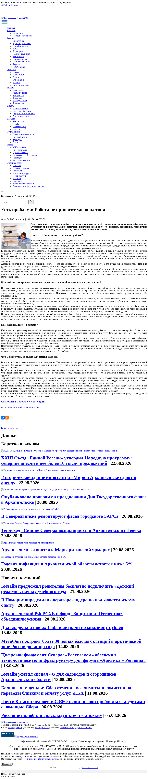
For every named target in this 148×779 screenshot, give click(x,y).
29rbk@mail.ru (42, 727)
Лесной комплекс (21, 54)
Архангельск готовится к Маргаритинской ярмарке (55, 549)
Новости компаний (22, 35)
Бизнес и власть (20, 108)
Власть (10, 106)
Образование (19, 126)
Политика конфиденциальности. (76, 727)
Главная (11, 28)
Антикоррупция (21, 116)
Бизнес (10, 87)
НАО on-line (19, 67)
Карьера (11, 119)
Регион (10, 38)
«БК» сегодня (19, 147)
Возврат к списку (9, 428)
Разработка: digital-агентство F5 (90, 768)
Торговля (17, 98)
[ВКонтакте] (3, 417)
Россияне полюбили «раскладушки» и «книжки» (51, 715)
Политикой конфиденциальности (40, 759)
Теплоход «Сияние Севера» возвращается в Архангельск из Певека (71, 530)
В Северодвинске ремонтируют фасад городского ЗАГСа (60, 516)
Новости (11, 30)
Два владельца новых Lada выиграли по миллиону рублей (62, 627)
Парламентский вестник (25, 155)
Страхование (19, 80)
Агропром (18, 51)
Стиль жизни (13, 132)
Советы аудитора (21, 85)
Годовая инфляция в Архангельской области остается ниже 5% (67, 563)
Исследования (20, 100)
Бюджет (16, 72)
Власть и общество (22, 111)
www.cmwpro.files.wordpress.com (23, 407)
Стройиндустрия (21, 46)
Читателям (18, 170)
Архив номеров (20, 152)
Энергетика (18, 41)
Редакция (17, 157)
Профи (16, 124)
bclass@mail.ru (15, 727)
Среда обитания (20, 137)
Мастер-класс (19, 121)
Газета (10, 144)
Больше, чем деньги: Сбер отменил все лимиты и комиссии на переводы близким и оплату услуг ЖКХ (66, 690)
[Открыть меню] (4, 22)
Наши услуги (19, 176)
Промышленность (21, 61)
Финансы (11, 69)
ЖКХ (15, 48)
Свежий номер (20, 150)
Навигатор (18, 33)
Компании (18, 90)
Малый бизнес (20, 93)
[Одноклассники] (7, 417)
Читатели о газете (21, 160)
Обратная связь (14, 163)
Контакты (17, 181)
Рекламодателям (21, 168)
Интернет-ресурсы (22, 173)
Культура (17, 139)
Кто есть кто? (19, 129)
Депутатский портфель (24, 113)
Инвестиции (19, 74)
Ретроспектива (20, 59)
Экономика (18, 56)
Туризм (16, 64)
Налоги (16, 82)
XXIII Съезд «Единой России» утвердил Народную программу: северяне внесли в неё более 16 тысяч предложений (66, 460)
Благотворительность (23, 134)
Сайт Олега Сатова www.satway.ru (23, 401)
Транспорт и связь (22, 43)
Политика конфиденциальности (28, 186)
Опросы (17, 165)
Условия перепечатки (23, 183)
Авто (15, 142)
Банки (16, 77)
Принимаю (6, 764)
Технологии (19, 103)
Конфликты (18, 95)
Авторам (17, 178)
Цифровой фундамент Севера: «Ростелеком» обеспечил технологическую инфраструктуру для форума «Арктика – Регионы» (73, 657)
